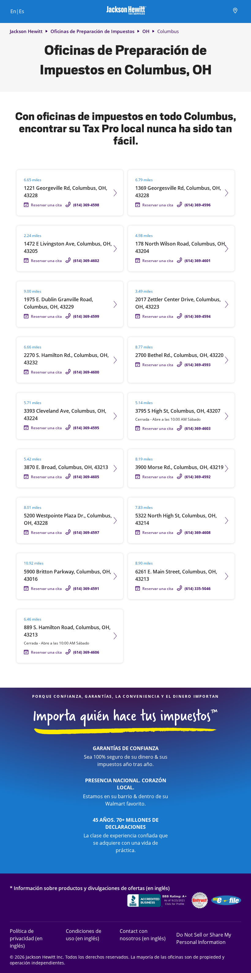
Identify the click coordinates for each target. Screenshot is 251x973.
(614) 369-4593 (198, 364)
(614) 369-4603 (198, 428)
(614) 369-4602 (86, 260)
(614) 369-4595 (86, 427)
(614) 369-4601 (198, 260)
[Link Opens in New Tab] (157, 901)
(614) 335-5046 (198, 588)
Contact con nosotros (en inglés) (143, 934)
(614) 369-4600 (86, 372)
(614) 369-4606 (86, 652)
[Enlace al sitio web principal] (126, 11)
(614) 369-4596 (198, 205)
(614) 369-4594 (198, 316)
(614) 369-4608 (198, 532)
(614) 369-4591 (86, 588)
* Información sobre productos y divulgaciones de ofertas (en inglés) (90, 888)
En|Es (17, 11)
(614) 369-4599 (86, 316)
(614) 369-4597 (86, 532)
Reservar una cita (46, 205)
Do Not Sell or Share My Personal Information (203, 938)
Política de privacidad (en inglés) (31, 938)
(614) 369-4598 (86, 205)
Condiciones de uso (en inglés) (83, 934)
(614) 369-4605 (86, 476)
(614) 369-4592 (198, 476)
